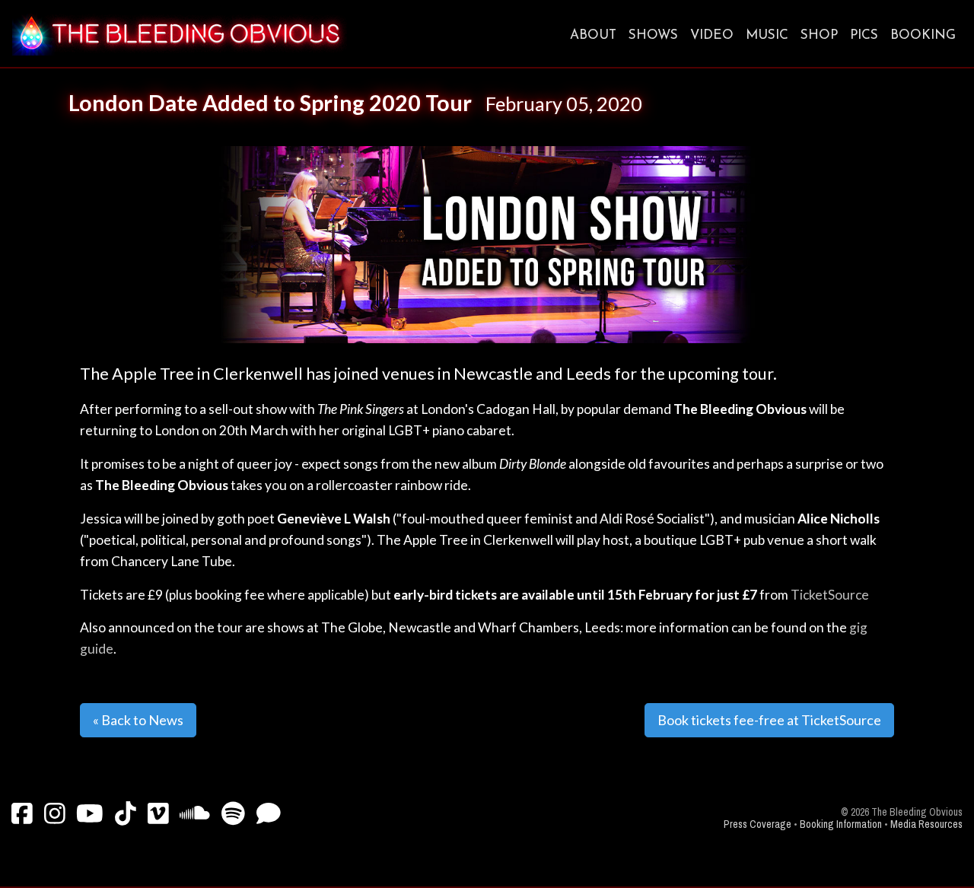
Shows (653, 35)
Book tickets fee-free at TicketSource (769, 719)
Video (712, 35)
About (593, 35)
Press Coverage (757, 824)
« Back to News (138, 719)
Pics (864, 35)
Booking (923, 35)
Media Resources (926, 824)
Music (767, 35)
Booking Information (841, 824)
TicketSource (830, 595)
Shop (819, 35)
